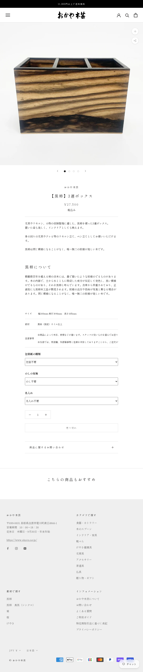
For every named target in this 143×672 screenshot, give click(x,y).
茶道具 (80, 566)
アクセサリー (84, 559)
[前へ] (57, 171)
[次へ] (85, 171)
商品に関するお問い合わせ (46, 447)
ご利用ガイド (84, 617)
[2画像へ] (69, 171)
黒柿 (9, 599)
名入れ (29, 393)
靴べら (80, 541)
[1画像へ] (65, 171)
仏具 (78, 572)
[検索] (127, 15)
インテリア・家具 (86, 535)
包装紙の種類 (33, 354)
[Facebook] (8, 548)
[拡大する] (135, 31)
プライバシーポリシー (89, 629)
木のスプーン (84, 529)
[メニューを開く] (8, 15)
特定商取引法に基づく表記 (91, 623)
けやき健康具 (84, 547)
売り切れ (71, 427)
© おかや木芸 (17, 660)
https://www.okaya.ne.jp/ (22, 540)
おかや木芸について (88, 599)
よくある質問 (84, 611)
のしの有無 (31, 373)
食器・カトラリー (86, 523)
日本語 (31, 650)
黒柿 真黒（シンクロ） (21, 605)
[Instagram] (16, 548)
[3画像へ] (74, 171)
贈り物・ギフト (85, 578)
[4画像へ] (78, 171)
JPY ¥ (13, 650)
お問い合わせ (84, 605)
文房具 (80, 553)
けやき (10, 623)
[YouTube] (25, 548)
